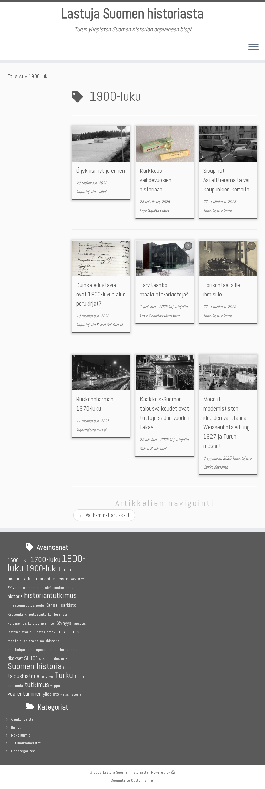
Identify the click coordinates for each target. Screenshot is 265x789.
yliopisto (51, 694)
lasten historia (19, 632)
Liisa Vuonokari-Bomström (159, 315)
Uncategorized (23, 751)
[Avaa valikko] (253, 47)
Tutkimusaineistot (26, 743)
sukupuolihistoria (53, 658)
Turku (64, 675)
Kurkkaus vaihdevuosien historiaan (155, 179)
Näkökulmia (20, 735)
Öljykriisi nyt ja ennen (100, 170)
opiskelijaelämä (21, 649)
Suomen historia (35, 666)
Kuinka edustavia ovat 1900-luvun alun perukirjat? (101, 294)
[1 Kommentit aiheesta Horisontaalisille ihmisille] (252, 252)
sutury (164, 210)
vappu (55, 686)
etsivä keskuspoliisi (58, 587)
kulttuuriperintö (41, 623)
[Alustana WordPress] (173, 771)
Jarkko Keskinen (215, 467)
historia (15, 596)
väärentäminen (25, 693)
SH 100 (31, 658)
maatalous (68, 631)
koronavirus (17, 623)
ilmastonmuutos (21, 605)
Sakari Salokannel (109, 324)
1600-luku (18, 560)
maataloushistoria (23, 641)
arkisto (31, 578)
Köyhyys (63, 623)
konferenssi (57, 614)
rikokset (15, 658)
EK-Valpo (15, 588)
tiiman (228, 210)
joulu (40, 605)
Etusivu (15, 76)
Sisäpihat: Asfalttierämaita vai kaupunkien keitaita (226, 179)
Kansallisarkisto (61, 605)
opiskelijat (44, 649)
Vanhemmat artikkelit (104, 515)
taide (67, 668)
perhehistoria (66, 649)
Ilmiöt (16, 727)
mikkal (101, 191)
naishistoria (50, 641)
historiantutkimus (50, 595)
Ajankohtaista (22, 719)
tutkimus (36, 684)
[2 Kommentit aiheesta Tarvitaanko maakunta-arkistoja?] (189, 252)
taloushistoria (23, 676)
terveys (47, 677)
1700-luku (45, 560)
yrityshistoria (70, 694)
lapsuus (79, 623)
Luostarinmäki (44, 632)
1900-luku (42, 568)
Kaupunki (15, 614)
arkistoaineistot (55, 579)
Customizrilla (142, 780)
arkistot (77, 579)
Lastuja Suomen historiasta (132, 14)
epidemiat (31, 588)
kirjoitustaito (35, 614)
